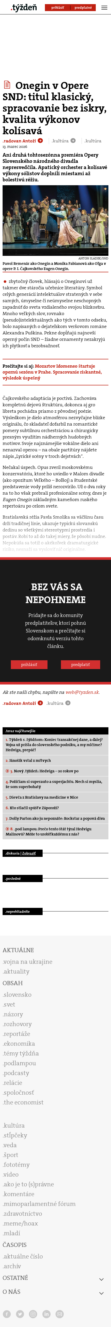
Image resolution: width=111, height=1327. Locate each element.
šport (11, 1155)
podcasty (16, 1073)
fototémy (17, 1165)
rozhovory (18, 1024)
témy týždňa (21, 1053)
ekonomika (19, 1043)
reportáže (17, 1034)
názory (13, 1014)
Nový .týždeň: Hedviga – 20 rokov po (44, 771)
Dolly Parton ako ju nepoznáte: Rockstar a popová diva (55, 818)
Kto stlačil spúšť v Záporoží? (32, 807)
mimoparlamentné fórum (40, 1204)
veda (10, 1145)
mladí (12, 1233)
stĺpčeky (15, 1135)
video (11, 1174)
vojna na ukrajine (28, 962)
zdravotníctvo (23, 1214)
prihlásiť (29, 664)
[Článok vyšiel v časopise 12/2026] (8, 84)
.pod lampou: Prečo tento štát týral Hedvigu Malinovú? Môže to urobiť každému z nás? (48, 831)
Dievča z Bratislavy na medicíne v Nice (42, 797)
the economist (24, 1102)
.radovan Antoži (20, 141)
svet (9, 1004)
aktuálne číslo (23, 1256)
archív (12, 1266)
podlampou (20, 1063)
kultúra (14, 1125)
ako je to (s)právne (29, 1184)
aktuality (16, 971)
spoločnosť (19, 1092)
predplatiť (80, 664)
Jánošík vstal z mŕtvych (28, 760)
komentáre (19, 1194)
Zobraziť (29, 853)
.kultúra (61, 141)
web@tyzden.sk (82, 692)
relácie (13, 1083)
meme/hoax (21, 1223)
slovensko (17, 995)
